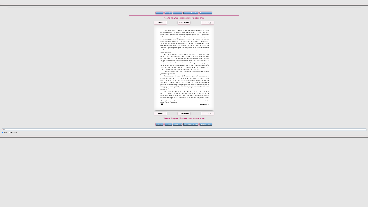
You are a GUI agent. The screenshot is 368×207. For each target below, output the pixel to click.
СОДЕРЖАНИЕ (184, 23)
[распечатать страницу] (161, 104)
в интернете (13, 132)
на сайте (6, 132)
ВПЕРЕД (208, 23)
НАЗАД (160, 23)
